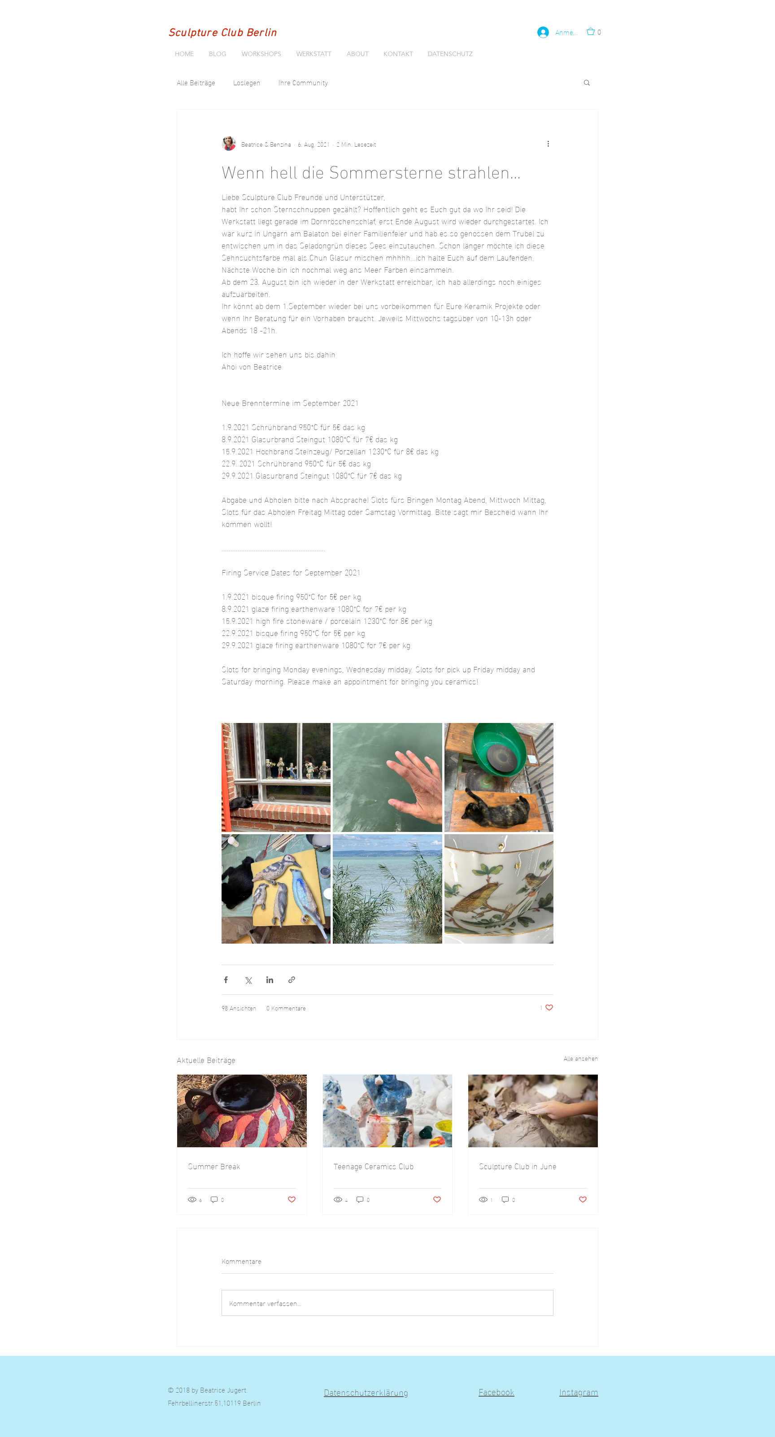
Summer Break (214, 1165)
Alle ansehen (581, 1058)
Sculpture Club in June (518, 1165)
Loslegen (247, 82)
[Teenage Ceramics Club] (388, 1111)
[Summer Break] (242, 1111)
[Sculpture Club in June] (533, 1111)
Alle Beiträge (196, 82)
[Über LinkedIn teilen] (270, 979)
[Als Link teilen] (291, 979)
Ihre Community (303, 82)
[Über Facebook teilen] (226, 979)
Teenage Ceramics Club (374, 1165)
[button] (596, 31)
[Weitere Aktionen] (548, 143)
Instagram (578, 1391)
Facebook (496, 1391)
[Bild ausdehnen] (276, 777)
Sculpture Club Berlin (222, 33)
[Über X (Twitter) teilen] (248, 979)
